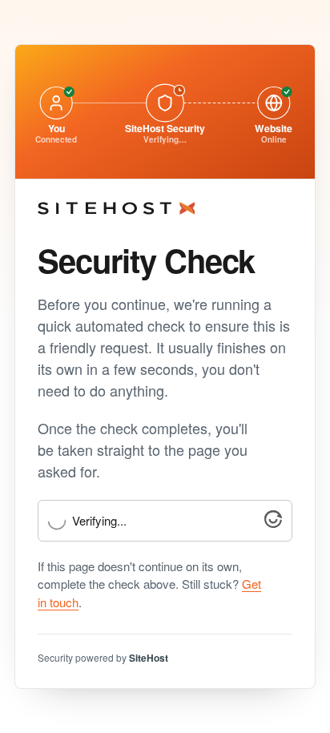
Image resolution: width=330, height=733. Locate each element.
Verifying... (99, 521)
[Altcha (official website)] (273, 522)
